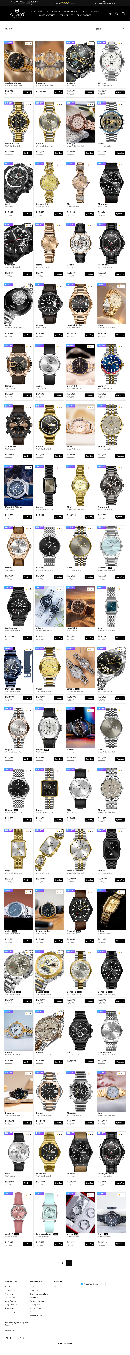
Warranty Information (37, 1301)
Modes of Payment (36, 1308)
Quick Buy (27, 92)
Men (84, 11)
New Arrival (71, 11)
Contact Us (34, 1290)
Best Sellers (53, 11)
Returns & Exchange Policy (39, 1294)
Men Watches (10, 1297)
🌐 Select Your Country (90, 1284)
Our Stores (58, 1286)
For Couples (66, 15)
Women (95, 11)
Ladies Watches (10, 1301)
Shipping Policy (35, 1304)
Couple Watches (11, 1304)
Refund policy (10, 1311)
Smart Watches (47, 15)
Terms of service (11, 1308)
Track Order (84, 15)
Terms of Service (36, 1315)
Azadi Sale (36, 11)
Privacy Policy (34, 1311)
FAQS (32, 1286)
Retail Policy (34, 1297)
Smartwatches (10, 1290)
